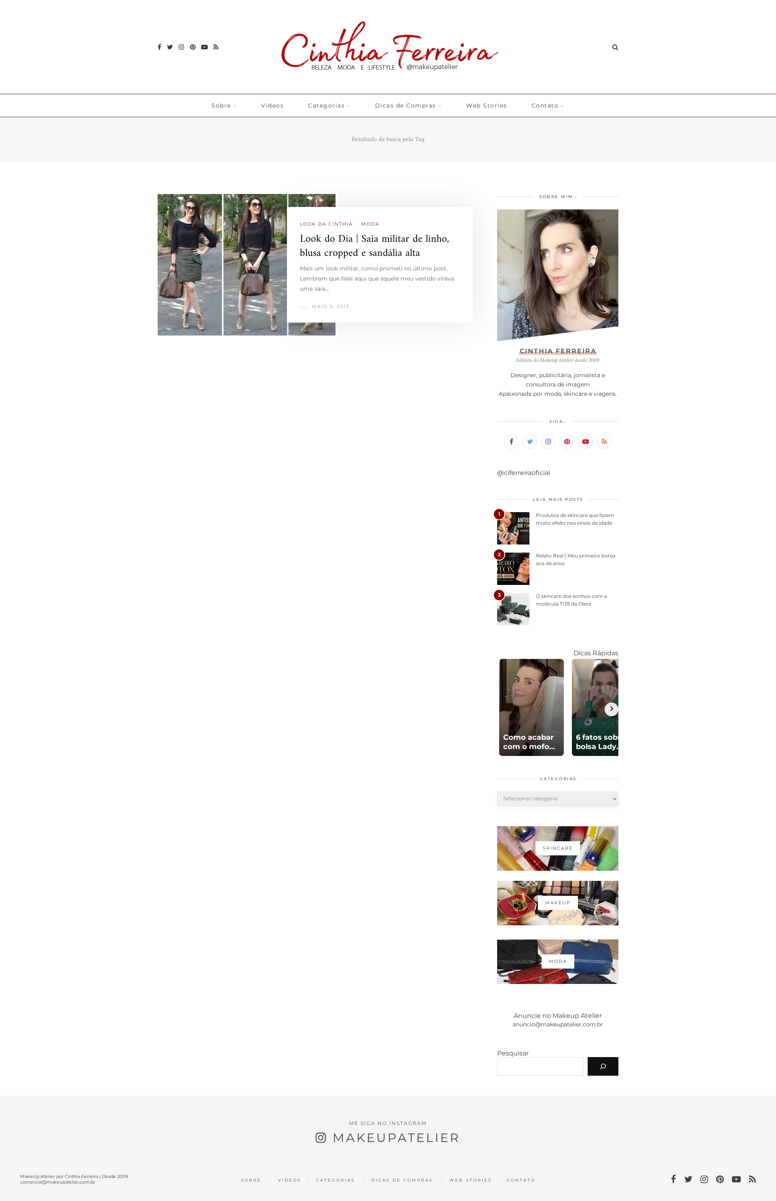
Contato (545, 105)
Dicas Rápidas (596, 653)
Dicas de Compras (405, 105)
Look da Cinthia (326, 224)
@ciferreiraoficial (523, 473)
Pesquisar (513, 1053)
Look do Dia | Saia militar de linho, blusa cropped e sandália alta (374, 246)
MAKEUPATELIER (396, 1137)
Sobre (221, 105)
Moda (370, 224)
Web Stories (486, 105)
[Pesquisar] (603, 1066)
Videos (272, 105)
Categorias (326, 105)
